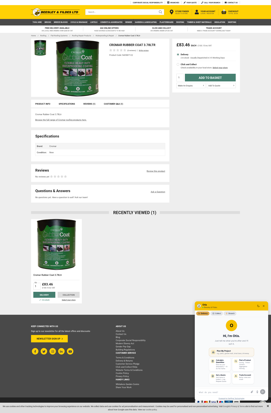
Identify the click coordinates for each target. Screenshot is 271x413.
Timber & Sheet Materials (199, 22)
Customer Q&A (113, 104)
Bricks (48, 22)
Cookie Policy (122, 373)
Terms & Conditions (125, 357)
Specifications (67, 104)
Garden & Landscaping (146, 22)
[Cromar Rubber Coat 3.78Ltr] (56, 244)
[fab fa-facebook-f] (35, 351)
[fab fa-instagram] (52, 351)
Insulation (219, 22)
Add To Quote (214, 86)
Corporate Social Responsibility (131, 340)
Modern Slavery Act (125, 343)
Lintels (93, 22)
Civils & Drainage (79, 22)
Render (128, 22)
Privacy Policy (122, 376)
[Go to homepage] (55, 12)
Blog (118, 337)
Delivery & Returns (124, 360)
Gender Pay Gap (123, 346)
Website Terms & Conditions (129, 370)
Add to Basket (210, 78)
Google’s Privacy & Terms (234, 406)
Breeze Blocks (61, 22)
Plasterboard (166, 22)
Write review (144, 50)
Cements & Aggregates (111, 22)
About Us (120, 331)
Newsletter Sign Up (48, 338)
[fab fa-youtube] (70, 351)
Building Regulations (125, 349)
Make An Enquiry (185, 86)
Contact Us (121, 334)
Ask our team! (81, 197)
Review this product (156, 171)
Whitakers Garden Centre (127, 384)
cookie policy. (151, 409)
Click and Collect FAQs (126, 367)
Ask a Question (158, 192)
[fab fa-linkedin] (61, 351)
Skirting (232, 22)
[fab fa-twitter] (44, 351)
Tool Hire (37, 22)
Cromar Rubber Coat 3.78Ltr (47, 275)
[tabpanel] (56, 261)
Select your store (220, 68)
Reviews (89, 104)
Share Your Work (124, 387)
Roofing (180, 22)
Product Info (42, 104)
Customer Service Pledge (127, 364)
